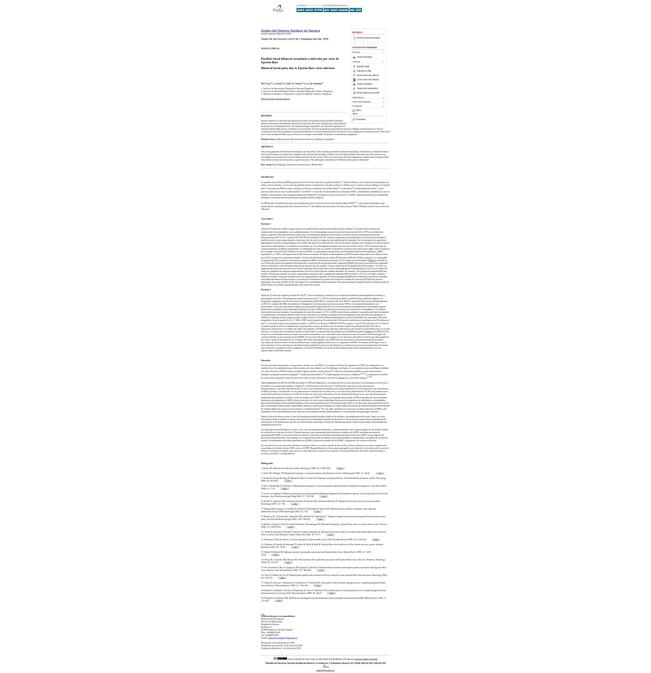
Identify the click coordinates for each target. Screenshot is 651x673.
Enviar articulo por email (368, 93)
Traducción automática (367, 88)
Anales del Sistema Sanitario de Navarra (290, 30)
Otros (358, 110)
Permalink (360, 119)
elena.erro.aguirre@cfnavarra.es (282, 638)
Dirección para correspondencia (275, 99)
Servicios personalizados (368, 38)
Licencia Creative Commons (366, 659)
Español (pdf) (363, 66)
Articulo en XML (364, 71)
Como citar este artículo (368, 80)
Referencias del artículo (368, 75)
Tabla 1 (372, 260)
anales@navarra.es (325, 670)
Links (340, 468)
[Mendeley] (354, 110)
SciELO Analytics (364, 57)
